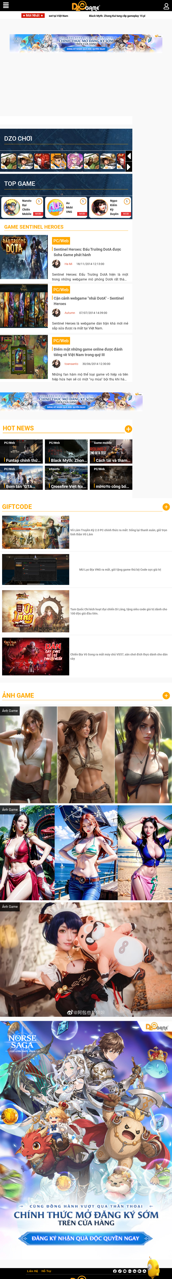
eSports (54, 469)
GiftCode (17, 506)
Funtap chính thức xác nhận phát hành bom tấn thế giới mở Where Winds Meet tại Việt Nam (24, 461)
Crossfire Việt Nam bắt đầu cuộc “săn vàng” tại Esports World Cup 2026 (68, 487)
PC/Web (9, 442)
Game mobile (103, 442)
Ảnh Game (18, 695)
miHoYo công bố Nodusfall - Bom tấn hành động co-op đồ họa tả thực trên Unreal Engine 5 (113, 487)
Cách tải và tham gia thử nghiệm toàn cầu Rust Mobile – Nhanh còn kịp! (111, 461)
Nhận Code (119, 532)
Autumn (70, 313)
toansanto (71, 364)
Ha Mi (68, 264)
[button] (128, 167)
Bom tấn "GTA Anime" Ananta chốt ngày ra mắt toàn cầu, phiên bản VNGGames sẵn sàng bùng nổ (24, 487)
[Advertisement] (86, 86)
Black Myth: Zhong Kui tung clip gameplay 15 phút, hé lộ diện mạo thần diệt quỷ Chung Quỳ (68, 461)
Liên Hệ (32, 1271)
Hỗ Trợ (46, 1271)
